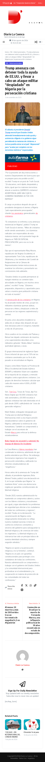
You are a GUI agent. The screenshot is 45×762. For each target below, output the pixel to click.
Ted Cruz (12, 392)
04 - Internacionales (17, 52)
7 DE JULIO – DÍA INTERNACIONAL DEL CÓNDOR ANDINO (12, 734)
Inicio (7, 52)
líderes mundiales (26, 449)
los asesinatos (17, 213)
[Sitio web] (22, 670)
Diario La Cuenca (14, 34)
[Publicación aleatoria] (35, 42)
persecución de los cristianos (19, 300)
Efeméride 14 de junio (31, 732)
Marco (14, 432)
